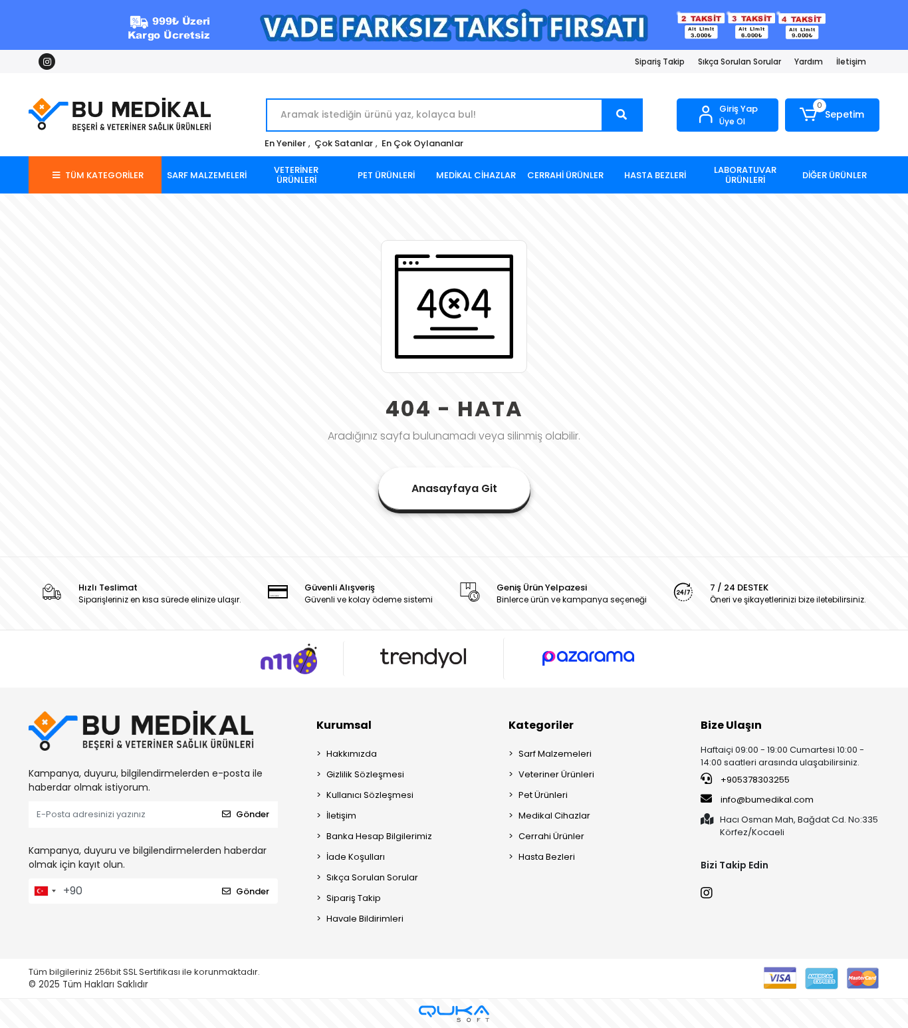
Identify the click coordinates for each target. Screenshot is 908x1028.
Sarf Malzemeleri (555, 753)
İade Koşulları (355, 856)
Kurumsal (344, 725)
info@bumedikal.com (767, 799)
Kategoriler (541, 725)
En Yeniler (285, 143)
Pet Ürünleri (543, 795)
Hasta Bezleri (546, 856)
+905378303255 (754, 779)
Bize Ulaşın (731, 725)
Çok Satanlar (343, 143)
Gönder (252, 814)
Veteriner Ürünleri (556, 774)
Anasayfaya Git (454, 488)
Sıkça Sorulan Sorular (739, 61)
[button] (832, 115)
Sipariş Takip (660, 61)
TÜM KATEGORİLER (104, 175)
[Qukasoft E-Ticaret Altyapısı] (454, 1013)
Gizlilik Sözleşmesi (365, 774)
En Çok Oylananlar (422, 143)
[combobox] (44, 891)
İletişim (851, 61)
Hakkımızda (351, 753)
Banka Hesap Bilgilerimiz (379, 836)
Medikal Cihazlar (554, 815)
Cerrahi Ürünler (551, 836)
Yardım (808, 61)
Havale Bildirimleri (364, 918)
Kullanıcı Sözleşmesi (369, 795)
